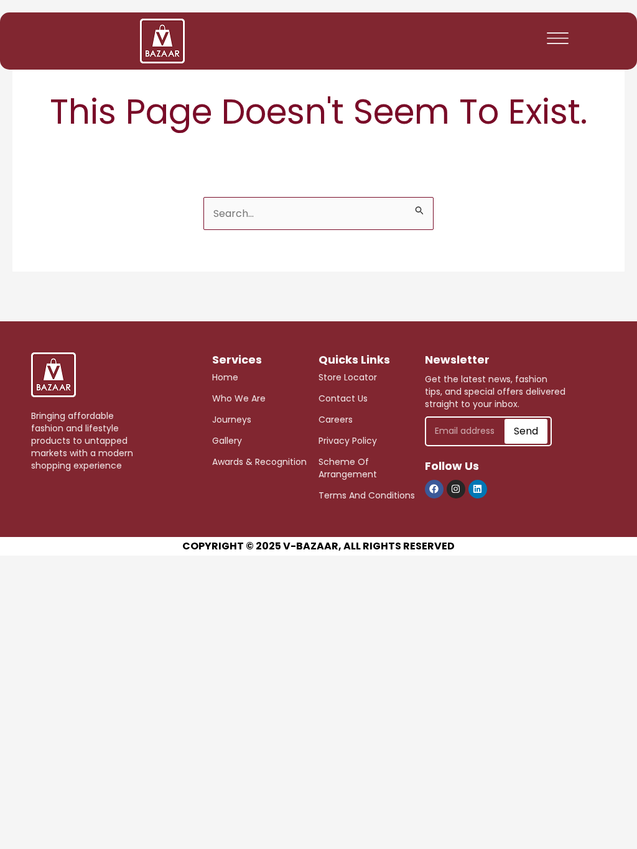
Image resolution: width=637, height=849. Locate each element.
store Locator (347, 377)
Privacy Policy (347, 440)
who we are (239, 398)
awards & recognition (259, 462)
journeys (231, 419)
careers (335, 419)
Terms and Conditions (366, 495)
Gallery (227, 440)
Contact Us (343, 398)
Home (225, 377)
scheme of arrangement (347, 468)
